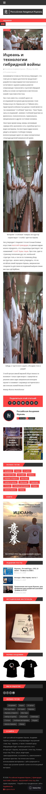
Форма (34, 486)
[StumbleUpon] (36, 403)
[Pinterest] (32, 403)
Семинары (34, 482)
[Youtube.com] (13, 693)
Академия (8, 471)
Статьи (7, 486)
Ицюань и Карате (11, 478)
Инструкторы (9, 475)
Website (31, 418)
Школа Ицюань (10, 490)
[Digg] (18, 403)
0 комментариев (10, 72)
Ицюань (31, 475)
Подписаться (9, 789)
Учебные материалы (21, 486)
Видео (18, 471)
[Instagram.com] (10, 693)
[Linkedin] (27, 403)
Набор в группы (10, 482)
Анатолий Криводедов (20, 245)
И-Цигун (27, 471)
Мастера (24, 478)
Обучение (23, 482)
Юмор (6, 30)
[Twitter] (14, 403)
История (21, 475)
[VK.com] (4, 693)
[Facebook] (10, 403)
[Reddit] (23, 403)
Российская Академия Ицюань (15, 69)
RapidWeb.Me (8, 786)
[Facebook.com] (7, 693)
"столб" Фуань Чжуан (20, 251)
